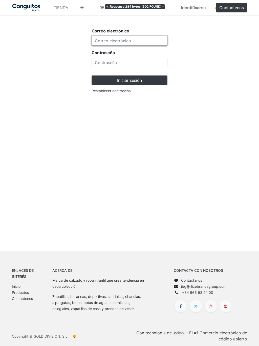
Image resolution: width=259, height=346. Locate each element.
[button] (82, 8)
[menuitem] (61, 8)
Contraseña (103, 52)
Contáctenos (231, 7)
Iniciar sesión (129, 80)
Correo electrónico (110, 30)
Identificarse (193, 7)
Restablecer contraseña (111, 91)
